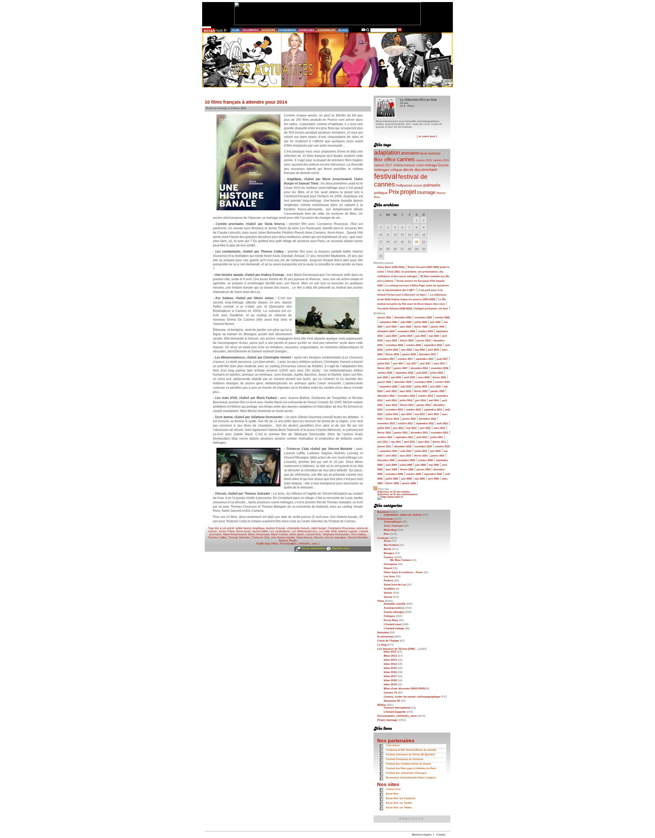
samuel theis (313, 534)
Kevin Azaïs (243, 531)
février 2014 (406, 405)
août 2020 (405, 322)
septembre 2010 (388, 451)
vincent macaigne (335, 537)
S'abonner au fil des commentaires (397, 494)
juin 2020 (435, 322)
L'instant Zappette (395, 711)
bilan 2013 (390, 659)
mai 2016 (396, 377)
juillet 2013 (392, 414)
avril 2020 (391, 326)
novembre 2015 (423, 382)
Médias (381, 704)
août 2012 (442, 423)
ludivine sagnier (347, 531)
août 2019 (391, 336)
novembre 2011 (439, 432)
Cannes (388, 557)
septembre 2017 (425, 359)
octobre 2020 (442, 317)
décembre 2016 (419, 368)
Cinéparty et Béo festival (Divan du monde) (411, 750)
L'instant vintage (394, 628)
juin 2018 (406, 350)
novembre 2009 (406, 460)
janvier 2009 (423, 469)
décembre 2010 (402, 446)
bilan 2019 (390, 684)
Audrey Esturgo (275, 528)
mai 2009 (434, 465)
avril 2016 (409, 377)
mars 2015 (405, 391)
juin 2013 (406, 414)
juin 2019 (420, 336)
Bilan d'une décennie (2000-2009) (404, 688)
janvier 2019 (423, 340)
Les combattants (279, 531)
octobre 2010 (442, 446)
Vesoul (388, 596)
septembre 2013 (433, 409)
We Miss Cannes (400, 560)
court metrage (426, 165)
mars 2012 (439, 428)
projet (408, 191)
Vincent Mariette (358, 537)
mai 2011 (396, 442)
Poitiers (389, 580)
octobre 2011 (384, 437)
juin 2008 (406, 478)
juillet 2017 (383, 363)
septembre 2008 (433, 474)
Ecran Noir (392, 793)
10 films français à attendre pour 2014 (246, 102)
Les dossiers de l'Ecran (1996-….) (398, 648)
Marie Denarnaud (258, 534)
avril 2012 (425, 428)
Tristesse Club (260, 537)
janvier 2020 (437, 326)
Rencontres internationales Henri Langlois (411, 777)
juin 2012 (398, 428)
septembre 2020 (388, 322)
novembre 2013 (394, 409)
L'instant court (392, 624)
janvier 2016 (384, 382)
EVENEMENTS (287, 30)
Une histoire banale (283, 537)
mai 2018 (420, 350)
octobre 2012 (405, 423)
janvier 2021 (384, 317)
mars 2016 (424, 377)
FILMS (235, 30)
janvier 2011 (384, 446)
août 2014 (391, 400)
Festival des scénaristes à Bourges (406, 773)
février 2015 (421, 391)
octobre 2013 (413, 409)
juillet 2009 (406, 465)
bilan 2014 (390, 663)
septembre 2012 (425, 423)
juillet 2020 (420, 322)
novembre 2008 (394, 474)
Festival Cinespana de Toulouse (404, 759)
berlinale (434, 153)
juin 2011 (382, 442)
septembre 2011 (404, 437)
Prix (394, 191)
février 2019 (406, 340)
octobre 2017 (405, 359)
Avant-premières (394, 607)
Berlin (423, 153)
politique (381, 193)
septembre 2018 (433, 345)
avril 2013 (433, 414)
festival (385, 176)
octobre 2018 (413, 345)
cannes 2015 (424, 160)
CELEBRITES (250, 30)
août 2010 (405, 451)
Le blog (382, 644)
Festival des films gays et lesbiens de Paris (411, 768)
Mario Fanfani (279, 534)
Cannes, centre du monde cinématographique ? (413, 696)
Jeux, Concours (393, 525)
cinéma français (404, 165)
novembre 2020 (423, 317)
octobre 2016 (384, 373)
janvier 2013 (409, 419)
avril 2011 (409, 442)
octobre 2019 (425, 331)
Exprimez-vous (340, 548)
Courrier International (397, 707)
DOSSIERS (268, 30)
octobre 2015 (442, 382)
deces (408, 169)
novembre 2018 (394, 345)
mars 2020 (405, 326)
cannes (406, 159)
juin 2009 (420, 465)
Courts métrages (394, 612)
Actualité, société (395, 603)
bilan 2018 (390, 680)
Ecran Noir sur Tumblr (399, 803)
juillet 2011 (436, 437)
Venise (388, 592)
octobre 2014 (425, 396)
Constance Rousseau (341, 528)
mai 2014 (434, 400)
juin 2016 (382, 377)
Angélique (259, 528)
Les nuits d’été (328, 531)
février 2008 (392, 483)
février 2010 (421, 455)
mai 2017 (412, 363)
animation (410, 153)
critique (396, 170)
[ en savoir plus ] (427, 136)
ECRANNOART (327, 30)
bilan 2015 (390, 668)
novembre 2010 (423, 446)
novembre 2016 (439, 368)
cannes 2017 (383, 165)
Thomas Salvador (239, 537)
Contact (440, 834)
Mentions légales (422, 834)
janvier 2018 (409, 354)
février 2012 (384, 432)
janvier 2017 (401, 368)
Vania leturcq (304, 537)
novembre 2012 (386, 423)
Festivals (383, 538)
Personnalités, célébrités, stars (299, 543)
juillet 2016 (436, 373)
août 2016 (421, 373)
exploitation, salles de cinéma (402, 514)
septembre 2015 (388, 386)
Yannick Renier (287, 540)
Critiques (389, 616)
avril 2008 (433, 478)
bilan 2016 (390, 672)
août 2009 (391, 465)
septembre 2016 (404, 373)
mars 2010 (405, 455)
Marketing (390, 529)
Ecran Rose (391, 620)
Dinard (388, 568)
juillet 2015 (420, 386)
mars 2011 (424, 442)
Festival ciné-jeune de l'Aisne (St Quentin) (410, 754)
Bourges (389, 553)
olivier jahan (296, 534)
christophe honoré (298, 528)
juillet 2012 (383, 428)
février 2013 (392, 419)
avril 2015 (391, 391)
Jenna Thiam (227, 531)
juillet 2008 (392, 478)
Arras (387, 540)
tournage (426, 192)
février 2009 (406, 469)
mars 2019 (391, 340)
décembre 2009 (386, 460)
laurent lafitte (260, 531)
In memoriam (385, 636)
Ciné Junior (393, 745)
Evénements (385, 518)
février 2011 (439, 442)
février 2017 (384, 368)
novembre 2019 (406, 331)
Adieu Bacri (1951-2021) (391, 267)
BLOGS (343, 30)
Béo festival (391, 544)
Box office (385, 159)
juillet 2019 (406, 336)
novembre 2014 (406, 396)
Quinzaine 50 (392, 700)
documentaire (425, 169)
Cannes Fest (393, 789)
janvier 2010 (437, 455)
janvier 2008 (409, 483)
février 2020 (421, 326)
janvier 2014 (423, 405)
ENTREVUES (306, 30)
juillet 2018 (392, 350)
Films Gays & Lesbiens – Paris (403, 572)
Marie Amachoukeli (234, 534)
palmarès (431, 185)
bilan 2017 (390, 676)
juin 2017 (398, 363)
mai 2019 (434, 336)
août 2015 (405, 386)
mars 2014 (391, 405)
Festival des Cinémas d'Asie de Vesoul (408, 764)
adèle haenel (243, 528)
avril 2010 (391, 455)
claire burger (318, 528)
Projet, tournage (387, 720)
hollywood (404, 185)
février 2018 (392, 354)
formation (383, 632)
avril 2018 (433, 350)
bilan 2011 (390, 651)
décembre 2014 (386, 396)
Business (383, 511)
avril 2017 (425, 363)
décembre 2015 (402, 382)
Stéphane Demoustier (336, 534)
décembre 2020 (402, 317)
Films (274, 543)
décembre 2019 (386, 331)
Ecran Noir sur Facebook (400, 798)
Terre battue (358, 534)
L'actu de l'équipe (388, 640)
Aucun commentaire (313, 548)
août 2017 (442, 359)
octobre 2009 (425, 460)
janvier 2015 (437, 391)
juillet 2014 (406, 400)
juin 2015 (435, 386)
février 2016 (439, 377)
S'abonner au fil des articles (393, 492)
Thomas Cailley (217, 537)
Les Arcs (389, 576)
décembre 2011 (419, 432)
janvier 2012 (401, 432)
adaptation (387, 152)
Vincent (318, 537)
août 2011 (421, 437)
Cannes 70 (390, 692)
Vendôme (389, 588)
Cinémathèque (393, 521)
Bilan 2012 (390, 655)
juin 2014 (420, 400)
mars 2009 (391, 469)
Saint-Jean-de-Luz (395, 584)
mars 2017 (439, 363)
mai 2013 (420, 414)
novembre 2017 (386, 359)
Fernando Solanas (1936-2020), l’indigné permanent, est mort (412, 308)
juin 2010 (435, 451)
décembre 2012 (427, 419)
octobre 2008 (413, 474)
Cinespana (390, 564)
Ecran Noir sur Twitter (399, 807)
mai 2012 (412, 428)
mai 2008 (420, 478)
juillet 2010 (420, 451)
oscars (417, 185)
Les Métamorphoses (304, 531)
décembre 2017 (427, 354)
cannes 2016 (441, 160)
